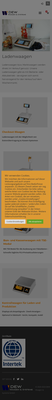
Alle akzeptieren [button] (35, 221)
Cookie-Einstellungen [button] (15, 221)
